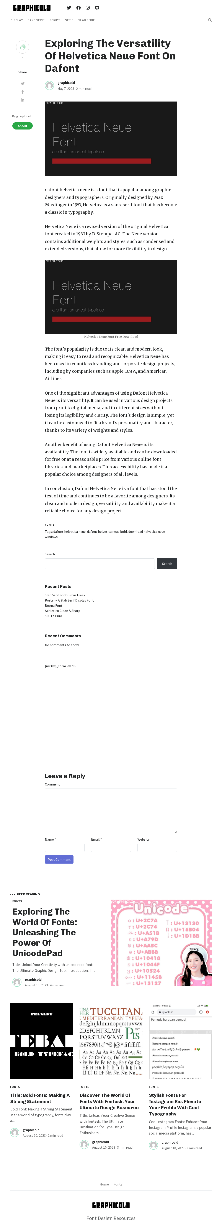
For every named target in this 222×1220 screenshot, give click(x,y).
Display (16, 20)
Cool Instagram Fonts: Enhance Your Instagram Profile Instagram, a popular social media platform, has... (180, 1127)
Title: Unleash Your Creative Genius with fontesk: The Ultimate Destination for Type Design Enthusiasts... (107, 1124)
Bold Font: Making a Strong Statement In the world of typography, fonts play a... (41, 1115)
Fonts (49, 524)
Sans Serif (36, 20)
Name (50, 839)
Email (96, 839)
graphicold (66, 82)
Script (54, 20)
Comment (52, 784)
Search (50, 554)
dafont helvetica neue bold (107, 531)
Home (104, 1184)
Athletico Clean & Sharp (62, 610)
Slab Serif (86, 20)
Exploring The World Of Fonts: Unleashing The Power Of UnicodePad (44, 932)
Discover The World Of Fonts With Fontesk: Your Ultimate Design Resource (109, 1101)
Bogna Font (53, 605)
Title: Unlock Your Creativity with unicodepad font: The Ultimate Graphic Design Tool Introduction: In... (53, 967)
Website (143, 839)
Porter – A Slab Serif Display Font (69, 600)
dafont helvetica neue (67, 189)
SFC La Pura (53, 616)
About (22, 126)
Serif (69, 20)
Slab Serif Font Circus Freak (65, 595)
